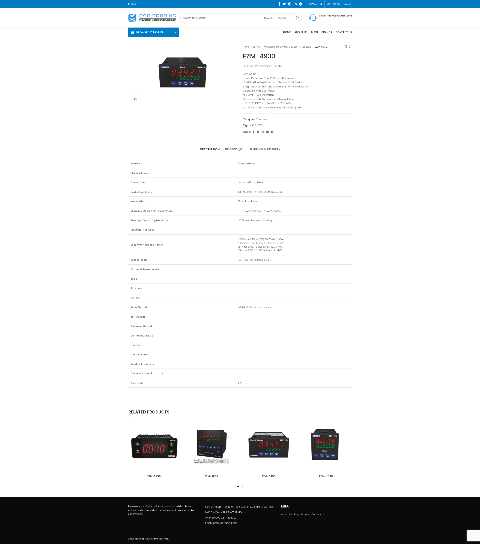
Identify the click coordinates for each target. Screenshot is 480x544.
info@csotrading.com (339, 15)
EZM (260, 125)
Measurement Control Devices (281, 46)
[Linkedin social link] (295, 4)
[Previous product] (342, 47)
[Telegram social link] (300, 4)
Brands (305, 514)
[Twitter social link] (284, 4)
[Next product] (350, 47)
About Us (286, 514)
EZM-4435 (326, 476)
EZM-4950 (268, 476)
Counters (306, 46)
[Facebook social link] (279, 4)
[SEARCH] (297, 17)
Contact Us (318, 514)
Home (246, 46)
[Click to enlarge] (135, 99)
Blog (296, 514)
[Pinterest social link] (289, 4)
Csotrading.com (140, 538)
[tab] (210, 147)
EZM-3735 (154, 476)
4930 (253, 125)
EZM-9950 (211, 476)
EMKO (257, 46)
